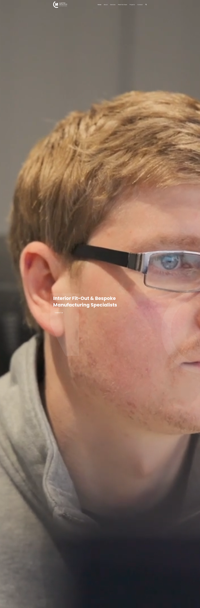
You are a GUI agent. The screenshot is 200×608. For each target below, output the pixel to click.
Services (112, 4)
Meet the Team (122, 4)
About (106, 4)
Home (99, 4)
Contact (140, 4)
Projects (132, 4)
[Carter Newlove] (60, 4)
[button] (146, 5)
